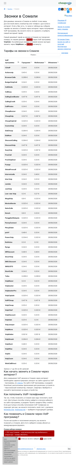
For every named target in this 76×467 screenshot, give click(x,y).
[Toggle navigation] (5, 3)
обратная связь (41, 448)
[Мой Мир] (68, 12)
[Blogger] (65, 9)
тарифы (9, 9)
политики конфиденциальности (24, 448)
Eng (69, 448)
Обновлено (52, 63)
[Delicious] (68, 9)
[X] (62, 9)
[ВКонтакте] (59, 9)
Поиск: (33, 55)
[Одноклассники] (70, 9)
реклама (64, 53)
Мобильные (39, 63)
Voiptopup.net (20, 410)
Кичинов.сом (9, 410)
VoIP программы (9, 61)
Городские (26, 63)
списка (20, 383)
